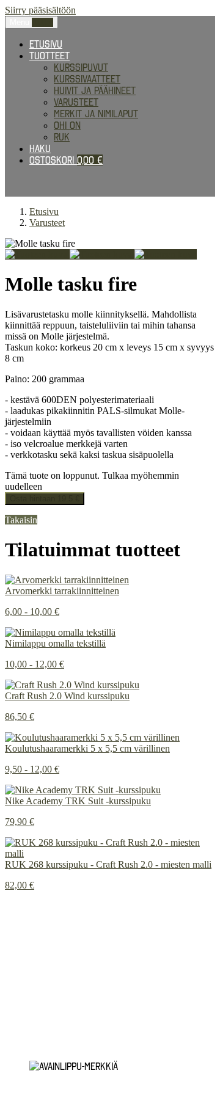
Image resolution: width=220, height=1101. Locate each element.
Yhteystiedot (34, 1045)
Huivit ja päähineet (95, 90)
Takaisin (21, 520)
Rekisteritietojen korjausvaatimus (81, 959)
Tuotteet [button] (49, 55)
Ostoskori (66, 159)
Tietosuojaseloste (47, 937)
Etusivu (45, 43)
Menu (31, 22)
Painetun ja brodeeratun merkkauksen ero (99, 906)
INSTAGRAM (26, 917)
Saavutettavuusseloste (58, 1023)
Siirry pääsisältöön (40, 10)
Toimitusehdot (36, 1012)
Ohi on (67, 125)
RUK (62, 136)
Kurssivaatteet (87, 78)
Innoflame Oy (68, 980)
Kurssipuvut (81, 67)
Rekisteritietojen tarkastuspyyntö (83, 948)
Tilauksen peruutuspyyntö (64, 1034)
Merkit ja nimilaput (96, 113)
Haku (40, 148)
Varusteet (76, 101)
